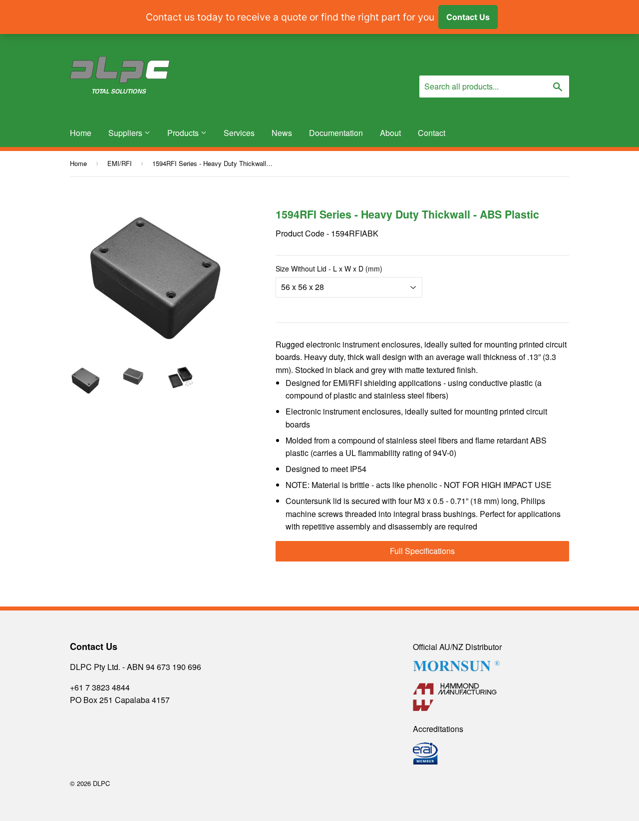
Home (80, 132)
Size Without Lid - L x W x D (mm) (329, 269)
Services (239, 132)
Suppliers (126, 132)
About (390, 132)
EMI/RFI (119, 163)
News (282, 132)
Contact (431, 132)
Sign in (481, 62)
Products (184, 132)
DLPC (101, 783)
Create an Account (538, 62)
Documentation (336, 132)
